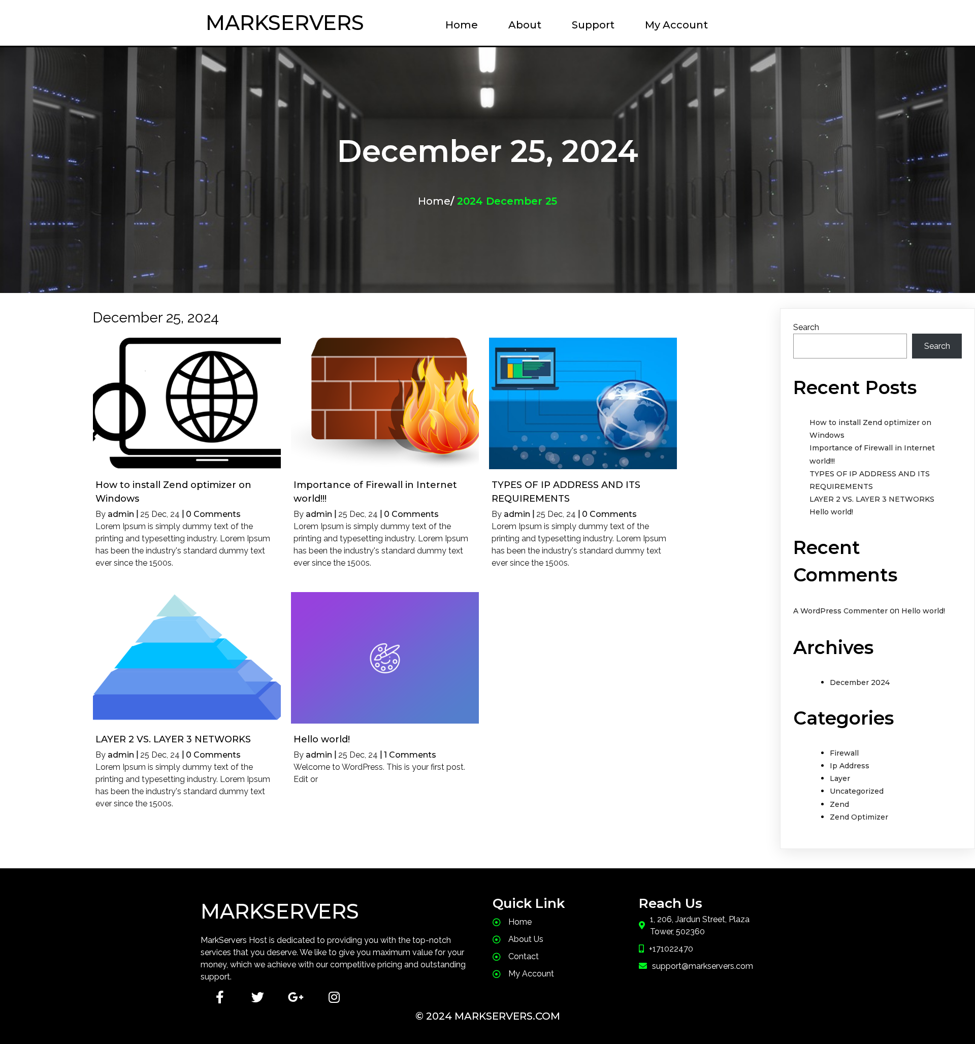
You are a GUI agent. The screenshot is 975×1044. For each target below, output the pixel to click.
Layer (840, 778)
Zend (839, 804)
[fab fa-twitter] (258, 997)
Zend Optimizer (859, 817)
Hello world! (831, 511)
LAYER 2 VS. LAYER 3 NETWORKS (871, 499)
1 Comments (410, 755)
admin (121, 514)
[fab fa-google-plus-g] (296, 997)
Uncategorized (857, 791)
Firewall (844, 753)
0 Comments (213, 514)
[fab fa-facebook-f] (220, 997)
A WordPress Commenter (840, 610)
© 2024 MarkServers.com (487, 1016)
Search (806, 327)
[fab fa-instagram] (334, 997)
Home (434, 201)
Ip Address (849, 765)
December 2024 (860, 682)
